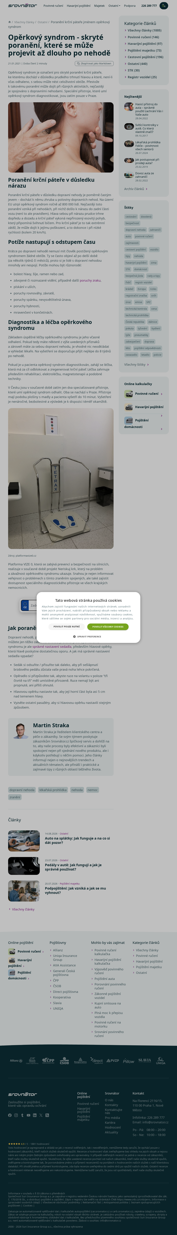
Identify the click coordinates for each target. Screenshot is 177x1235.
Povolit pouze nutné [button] (67, 626)
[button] (88, 636)
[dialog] (88, 617)
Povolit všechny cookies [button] (107, 626)
